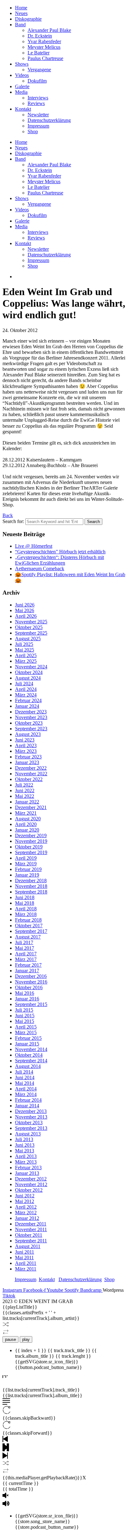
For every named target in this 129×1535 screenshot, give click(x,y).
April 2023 (26, 745)
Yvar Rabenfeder (44, 41)
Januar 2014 (27, 1105)
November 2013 (31, 1117)
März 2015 (26, 1032)
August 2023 (28, 734)
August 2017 (28, 936)
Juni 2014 (24, 1077)
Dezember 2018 (31, 880)
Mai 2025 (24, 649)
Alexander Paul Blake (49, 30)
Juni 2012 (24, 1195)
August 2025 (28, 638)
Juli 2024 (24, 683)
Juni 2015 (24, 1015)
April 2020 (26, 824)
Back (8, 515)
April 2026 (26, 616)
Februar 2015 (28, 1038)
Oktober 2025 (29, 627)
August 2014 (28, 1066)
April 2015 (26, 1026)
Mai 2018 (24, 903)
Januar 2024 (27, 706)
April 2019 (26, 858)
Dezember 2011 (30, 1223)
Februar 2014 (28, 1100)
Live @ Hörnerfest (33, 546)
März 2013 (26, 1162)
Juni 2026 (24, 604)
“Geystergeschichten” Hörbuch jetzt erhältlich (60, 551)
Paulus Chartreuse (45, 58)
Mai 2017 (24, 948)
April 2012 (26, 1207)
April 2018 (26, 908)
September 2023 (31, 728)
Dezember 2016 (31, 976)
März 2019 (26, 863)
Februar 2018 (28, 920)
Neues (21, 13)
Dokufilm (37, 80)
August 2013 (28, 1133)
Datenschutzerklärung (49, 120)
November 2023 (31, 717)
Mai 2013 (24, 1150)
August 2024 (28, 678)
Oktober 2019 (29, 846)
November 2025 (31, 621)
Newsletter (38, 114)
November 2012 (31, 1184)
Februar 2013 (28, 1167)
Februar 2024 (28, 700)
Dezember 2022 (31, 768)
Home (21, 7)
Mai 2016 (24, 993)
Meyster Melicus (44, 47)
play (26, 1339)
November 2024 (31, 666)
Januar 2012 (27, 1218)
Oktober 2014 (29, 1055)
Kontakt (23, 109)
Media (21, 92)
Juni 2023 (24, 739)
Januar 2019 (27, 875)
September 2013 (31, 1128)
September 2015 (31, 1004)
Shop (33, 131)
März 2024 (26, 694)
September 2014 (31, 1060)
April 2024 (26, 689)
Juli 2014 (24, 1071)
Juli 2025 (24, 644)
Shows (21, 64)
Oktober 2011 (28, 1235)
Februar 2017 (28, 965)
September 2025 (31, 633)
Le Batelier (38, 52)
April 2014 (26, 1088)
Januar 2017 (27, 970)
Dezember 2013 (31, 1111)
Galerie (22, 86)
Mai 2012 (24, 1201)
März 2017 (26, 959)
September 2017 (31, 931)
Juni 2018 (24, 897)
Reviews (36, 103)
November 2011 (31, 1229)
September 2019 (31, 852)
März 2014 (26, 1094)
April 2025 (26, 655)
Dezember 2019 (31, 835)
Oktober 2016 (29, 987)
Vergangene (39, 69)
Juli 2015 (24, 1010)
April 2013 (26, 1156)
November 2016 (31, 981)
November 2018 (31, 886)
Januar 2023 (27, 762)
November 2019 (31, 841)
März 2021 (26, 813)
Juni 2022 (24, 790)
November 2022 (31, 773)
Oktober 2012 (29, 1190)
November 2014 (31, 1049)
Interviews (38, 97)
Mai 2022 (24, 796)
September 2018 (31, 891)
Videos (22, 75)
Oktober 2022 (29, 779)
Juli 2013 (24, 1139)
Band (20, 24)
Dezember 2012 (31, 1178)
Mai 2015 (24, 1021)
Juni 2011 (24, 1252)
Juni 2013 (24, 1145)
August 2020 (28, 818)
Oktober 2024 (29, 672)
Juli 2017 (24, 942)
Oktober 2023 (29, 723)
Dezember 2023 (31, 711)
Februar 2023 (28, 756)
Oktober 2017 (29, 925)
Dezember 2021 (31, 807)
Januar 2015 (27, 1043)
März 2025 (26, 661)
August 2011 (27, 1246)
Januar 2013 (27, 1173)
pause (10, 1339)
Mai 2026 (24, 610)
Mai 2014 (24, 1083)
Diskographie (28, 19)
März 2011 (25, 1268)
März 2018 (26, 914)
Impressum (38, 125)
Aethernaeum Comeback (39, 568)
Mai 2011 (24, 1257)
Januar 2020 (27, 830)
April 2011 (25, 1263)
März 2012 (26, 1212)
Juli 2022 (24, 785)
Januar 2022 (27, 801)
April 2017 (26, 953)
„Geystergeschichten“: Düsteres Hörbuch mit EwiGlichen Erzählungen (59, 560)
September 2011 (31, 1240)
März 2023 (26, 751)
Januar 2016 (27, 998)
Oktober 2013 (29, 1122)
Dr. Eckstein (40, 35)
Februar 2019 (28, 869)
